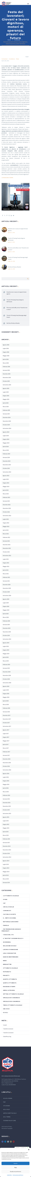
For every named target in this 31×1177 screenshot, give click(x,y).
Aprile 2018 (6, 701)
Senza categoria (9, 990)
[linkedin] (5, 1142)
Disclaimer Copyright (7, 1128)
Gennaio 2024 (6, 457)
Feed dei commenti (8, 1032)
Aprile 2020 (6, 613)
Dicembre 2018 (6, 672)
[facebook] (2, 1142)
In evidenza (12, 59)
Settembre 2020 (7, 595)
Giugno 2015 (6, 824)
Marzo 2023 (6, 493)
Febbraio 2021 (6, 577)
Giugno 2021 (6, 563)
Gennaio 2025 (6, 414)
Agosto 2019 (6, 642)
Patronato (7, 971)
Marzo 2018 (6, 704)
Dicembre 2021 (6, 544)
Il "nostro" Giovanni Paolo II (13, 938)
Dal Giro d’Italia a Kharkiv (14, 267)
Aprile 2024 (6, 446)
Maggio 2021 (6, 566)
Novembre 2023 (7, 464)
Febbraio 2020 (6, 621)
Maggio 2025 (6, 399)
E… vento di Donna (9, 918)
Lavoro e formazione (10, 949)
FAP (4, 1102)
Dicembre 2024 (6, 417)
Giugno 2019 (6, 650)
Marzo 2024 (6, 450)
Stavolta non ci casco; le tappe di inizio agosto (16, 293)
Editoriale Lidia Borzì (10, 921)
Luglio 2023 (6, 479)
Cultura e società (9, 914)
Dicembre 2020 (6, 584)
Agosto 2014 (6, 860)
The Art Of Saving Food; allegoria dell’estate (15, 300)
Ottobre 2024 (6, 424)
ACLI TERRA (6, 1117)
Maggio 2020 (6, 610)
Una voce (6, 1009)
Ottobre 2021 (6, 552)
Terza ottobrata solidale (12, 1005)
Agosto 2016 (6, 773)
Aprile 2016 (6, 788)
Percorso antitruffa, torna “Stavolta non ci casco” (17, 308)
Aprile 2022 (6, 530)
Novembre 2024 (7, 421)
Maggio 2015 (6, 828)
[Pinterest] (7, 215)
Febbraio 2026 (6, 366)
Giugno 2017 (6, 737)
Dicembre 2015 (6, 802)
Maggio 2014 (6, 871)
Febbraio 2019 (6, 664)
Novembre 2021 (7, 548)
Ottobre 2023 (6, 468)
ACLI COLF (6, 1109)
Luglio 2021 (6, 559)
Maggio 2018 (6, 697)
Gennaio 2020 (6, 624)
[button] (28, 1149)
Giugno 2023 (6, 483)
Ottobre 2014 (6, 853)
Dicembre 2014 (6, 846)
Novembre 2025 (7, 377)
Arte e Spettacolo (10, 1113)
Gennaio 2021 (6, 581)
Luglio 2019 (6, 646)
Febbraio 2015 (6, 839)
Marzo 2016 (6, 791)
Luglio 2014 (6, 864)
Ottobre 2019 (6, 635)
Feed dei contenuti (8, 1029)
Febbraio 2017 (6, 751)
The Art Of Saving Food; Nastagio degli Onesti (16, 316)
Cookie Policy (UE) (9, 1120)
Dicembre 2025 (6, 374)
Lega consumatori (9, 953)
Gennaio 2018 (6, 711)
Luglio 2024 (6, 435)
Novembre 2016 (7, 762)
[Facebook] (2, 215)
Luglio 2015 (6, 820)
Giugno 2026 (6, 352)
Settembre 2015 (7, 813)
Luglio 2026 (6, 348)
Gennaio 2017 (6, 755)
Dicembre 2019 (6, 628)
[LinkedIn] (11, 215)
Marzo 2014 (6, 879)
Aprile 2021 (6, 570)
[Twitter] (4, 215)
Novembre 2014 (7, 850)
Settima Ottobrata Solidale (13, 994)
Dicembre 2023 (6, 461)
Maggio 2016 (6, 784)
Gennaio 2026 (6, 370)
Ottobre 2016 (6, 766)
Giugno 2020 (6, 606)
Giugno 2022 (6, 523)
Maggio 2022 (6, 526)
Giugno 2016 (6, 781)
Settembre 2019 (7, 639)
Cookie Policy (9, 1175)
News (17, 59)
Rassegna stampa (9, 986)
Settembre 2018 (7, 682)
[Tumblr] (9, 215)
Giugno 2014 (6, 868)
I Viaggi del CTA (8, 934)
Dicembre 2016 (6, 759)
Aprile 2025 (6, 403)
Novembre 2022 (7, 508)
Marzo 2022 (6, 533)
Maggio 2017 (6, 741)
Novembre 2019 (7, 632)
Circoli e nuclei (8, 907)
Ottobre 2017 (6, 722)
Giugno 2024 (6, 439)
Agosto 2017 (6, 730)
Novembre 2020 (7, 588)
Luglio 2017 (6, 733)
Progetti (6, 975)
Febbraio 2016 (6, 795)
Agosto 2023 (6, 475)
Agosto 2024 (6, 432)
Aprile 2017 (6, 744)
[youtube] (14, 1142)
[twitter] (8, 1142)
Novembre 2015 (7, 806)
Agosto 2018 (6, 686)
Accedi (5, 1025)
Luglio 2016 (6, 777)
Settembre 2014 (7, 857)
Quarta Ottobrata (10, 979)
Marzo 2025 (6, 406)
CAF (4, 903)
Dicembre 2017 (6, 715)
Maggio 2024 (6, 443)
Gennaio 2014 (6, 882)
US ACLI (5, 1012)
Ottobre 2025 (6, 381)
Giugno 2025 (6, 395)
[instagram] (11, 1142)
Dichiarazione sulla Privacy (18, 1175)
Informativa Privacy (7, 1126)
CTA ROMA (6, 1105)
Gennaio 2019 (6, 668)
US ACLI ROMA (7, 1098)
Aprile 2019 (6, 657)
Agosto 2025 (6, 388)
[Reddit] (13, 215)
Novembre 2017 (7, 719)
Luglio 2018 (6, 690)
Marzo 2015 (6, 835)
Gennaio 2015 (6, 842)
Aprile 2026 (6, 359)
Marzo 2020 (6, 617)
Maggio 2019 (6, 653)
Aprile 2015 (6, 831)
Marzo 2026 (6, 363)
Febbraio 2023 (6, 497)
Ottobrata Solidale (10, 968)
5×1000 (5, 899)
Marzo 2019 (6, 661)
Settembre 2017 (7, 726)
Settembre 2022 (7, 515)
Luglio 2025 (6, 392)
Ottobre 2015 (6, 810)
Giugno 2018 (6, 693)
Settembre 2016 (7, 770)
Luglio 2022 (6, 519)
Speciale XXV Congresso (11, 997)
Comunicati (5, 59)
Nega (15, 1167)
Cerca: (27, 278)
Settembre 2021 (7, 555)
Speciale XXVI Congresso (11, 1001)
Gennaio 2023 (6, 501)
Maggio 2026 (6, 355)
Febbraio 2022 (6, 537)
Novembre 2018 (7, 675)
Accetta (15, 1163)
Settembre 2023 (7, 472)
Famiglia (6, 925)
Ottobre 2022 (6, 512)
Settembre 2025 (7, 384)
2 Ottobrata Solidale (11, 895)
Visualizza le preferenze (15, 1171)
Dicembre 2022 (6, 504)
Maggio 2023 (6, 486)
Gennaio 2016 (6, 799)
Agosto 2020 (6, 599)
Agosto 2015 (6, 817)
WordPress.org (7, 1036)
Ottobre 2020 (6, 592)
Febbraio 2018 (6, 708)
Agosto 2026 (6, 345)
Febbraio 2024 (6, 454)
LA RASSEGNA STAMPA (7, 177)
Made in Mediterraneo (10, 957)
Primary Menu (28, 4)
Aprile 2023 (6, 490)
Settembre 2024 (7, 428)
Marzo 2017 (6, 748)
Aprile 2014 (6, 875)
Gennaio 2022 (6, 541)
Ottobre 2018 (6, 679)
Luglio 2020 (6, 602)
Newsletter (7, 964)
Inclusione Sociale (9, 945)
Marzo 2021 (6, 573)
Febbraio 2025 (6, 410)
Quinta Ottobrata (9, 983)
